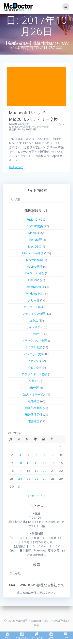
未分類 (34, 387)
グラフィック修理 (33, 313)
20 (44, 471)
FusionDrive (34, 219)
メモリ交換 (34, 367)
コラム (33, 320)
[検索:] (36, 199)
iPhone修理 (34, 239)
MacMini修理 (34, 260)
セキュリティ (34, 327)
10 (20, 463)
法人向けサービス (34, 394)
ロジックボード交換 (34, 374)
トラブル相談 (33, 347)
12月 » (41, 496)
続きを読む (16, 167)
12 (36, 463)
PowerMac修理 (34, 287)
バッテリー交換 (40, 126)
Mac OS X (34, 246)
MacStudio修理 (34, 273)
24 (20, 478)
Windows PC (33, 293)
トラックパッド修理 (34, 340)
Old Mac (33, 280)
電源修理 (33, 421)
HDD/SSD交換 (33, 226)
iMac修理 (34, 233)
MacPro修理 (34, 266)
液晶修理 (33, 401)
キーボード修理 (34, 307)
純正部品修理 (33, 408)
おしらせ (33, 300)
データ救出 (34, 334)
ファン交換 (34, 361)
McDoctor (23, 123)
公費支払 (34, 381)
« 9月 (31, 496)
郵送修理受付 (33, 414)
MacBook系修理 (21, 126)
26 (36, 478)
